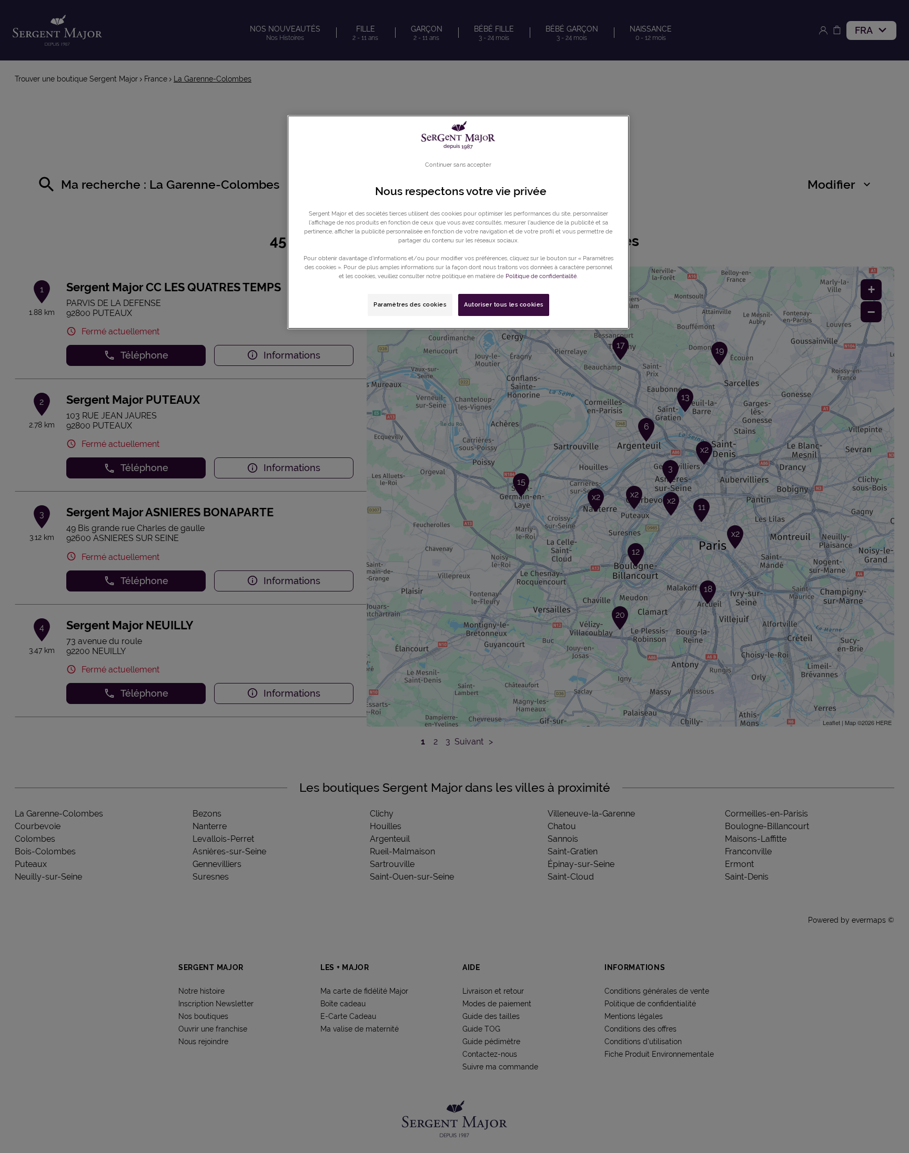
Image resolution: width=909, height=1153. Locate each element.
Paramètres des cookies (410, 304)
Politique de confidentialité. (542, 276)
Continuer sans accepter (458, 164)
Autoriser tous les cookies (503, 304)
